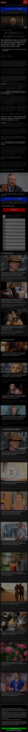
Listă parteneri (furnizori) (5, 725)
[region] (14, 718)
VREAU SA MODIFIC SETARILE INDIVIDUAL (14, 730)
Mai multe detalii (6, 711)
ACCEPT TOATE (14, 728)
